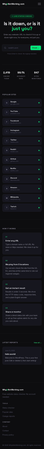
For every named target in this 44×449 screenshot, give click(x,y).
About (4, 426)
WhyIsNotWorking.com (17, 445)
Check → (35, 48)
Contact (5, 431)
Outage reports (8, 416)
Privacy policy (8, 435)
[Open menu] (39, 4)
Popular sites (7, 412)
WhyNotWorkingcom (13, 4)
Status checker (8, 408)
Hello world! (10, 354)
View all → (38, 343)
